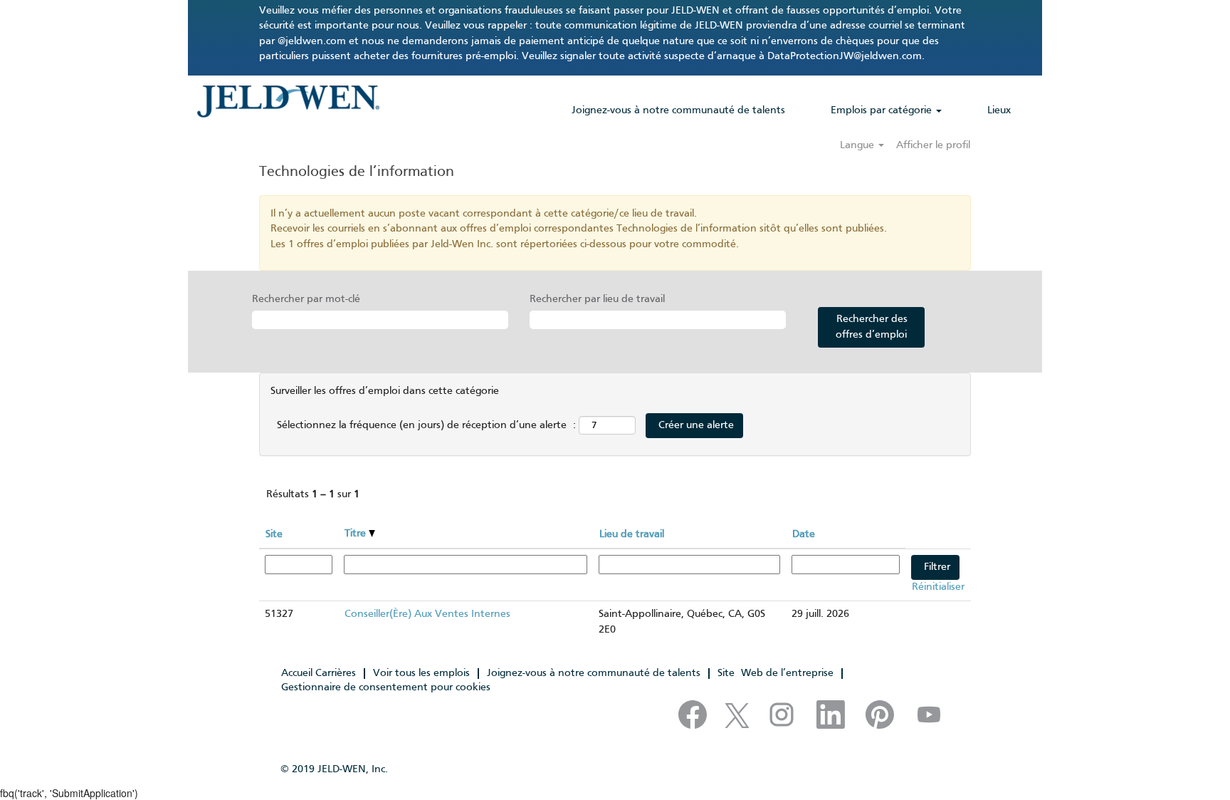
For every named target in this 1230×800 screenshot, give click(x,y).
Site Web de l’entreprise (776, 673)
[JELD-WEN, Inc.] (288, 101)
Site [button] (274, 534)
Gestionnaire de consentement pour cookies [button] (385, 687)
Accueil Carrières (318, 673)
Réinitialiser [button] (938, 587)
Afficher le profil (933, 145)
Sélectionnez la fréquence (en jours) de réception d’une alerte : (426, 425)
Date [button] (803, 534)
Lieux (999, 110)
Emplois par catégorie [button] (883, 110)
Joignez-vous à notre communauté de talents (678, 110)
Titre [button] (357, 534)
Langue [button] (858, 145)
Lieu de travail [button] (631, 534)
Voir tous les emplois (421, 673)
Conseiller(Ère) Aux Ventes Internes (427, 614)
